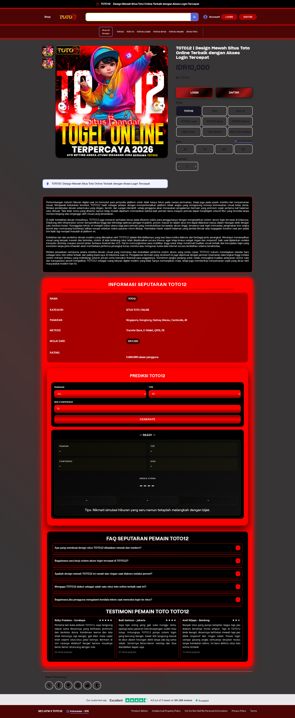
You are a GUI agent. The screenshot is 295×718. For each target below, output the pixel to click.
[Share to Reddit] (87, 685)
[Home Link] (68, 17)
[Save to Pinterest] (78, 685)
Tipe (151, 387)
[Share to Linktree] (68, 685)
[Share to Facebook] (59, 685)
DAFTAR (247, 17)
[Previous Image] (61, 106)
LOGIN (229, 17)
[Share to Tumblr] (97, 685)
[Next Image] (162, 106)
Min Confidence (63, 402)
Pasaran (59, 387)
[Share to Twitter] (49, 685)
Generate (147, 419)
